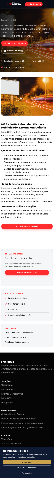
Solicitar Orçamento (34, 4)
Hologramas (7, 402)
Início (3, 20)
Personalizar (27, 473)
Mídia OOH (6, 398)
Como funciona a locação (16, 337)
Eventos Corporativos (12, 394)
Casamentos (7, 385)
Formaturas (7, 389)
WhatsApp (6, 439)
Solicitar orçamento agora (14, 43)
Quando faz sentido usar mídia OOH (20, 333)
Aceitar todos (27, 462)
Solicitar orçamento (11, 443)
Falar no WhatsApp (15, 51)
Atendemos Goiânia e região (17, 342)
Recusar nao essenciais (27, 468)
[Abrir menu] (48, 4)
